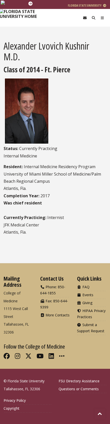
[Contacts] (85, 17)
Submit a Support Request (90, 327)
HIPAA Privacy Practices (91, 313)
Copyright (11, 408)
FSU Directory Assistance (79, 381)
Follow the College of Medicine (34, 346)
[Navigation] (102, 17)
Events (87, 294)
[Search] (93, 17)
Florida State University (85, 5)
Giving (87, 302)
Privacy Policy (15, 400)
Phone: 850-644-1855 (52, 289)
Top (100, 414)
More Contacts (57, 315)
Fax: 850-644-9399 (54, 304)
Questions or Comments (79, 388)
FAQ (85, 286)
